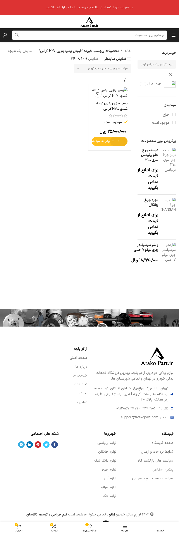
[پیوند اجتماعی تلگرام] (21, 444)
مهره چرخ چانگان (151, 203)
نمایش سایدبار (115, 59)
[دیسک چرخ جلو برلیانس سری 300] (169, 169)
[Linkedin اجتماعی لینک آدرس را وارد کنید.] (29, 444)
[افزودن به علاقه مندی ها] (98, 93)
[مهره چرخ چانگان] (169, 217)
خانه (127, 51)
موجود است (161, 122)
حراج (166, 114)
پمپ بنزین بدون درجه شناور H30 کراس (111, 106)
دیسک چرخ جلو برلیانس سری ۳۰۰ (149, 155)
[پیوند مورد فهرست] (46, 358)
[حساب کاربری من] (5, 35)
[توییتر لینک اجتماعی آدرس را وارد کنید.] (46, 444)
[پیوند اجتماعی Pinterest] (38, 444)
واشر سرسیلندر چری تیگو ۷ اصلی (146, 248)
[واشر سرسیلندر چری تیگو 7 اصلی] (169, 253)
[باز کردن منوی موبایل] (173, 35)
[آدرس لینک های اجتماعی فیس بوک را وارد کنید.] (54, 444)
